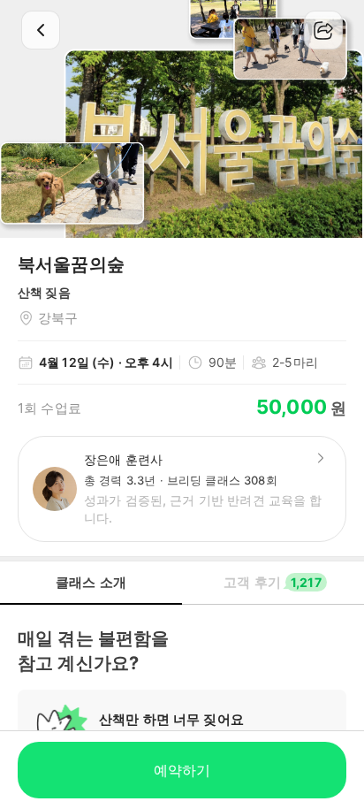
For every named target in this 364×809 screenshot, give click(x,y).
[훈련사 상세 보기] (320, 458)
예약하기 (182, 770)
